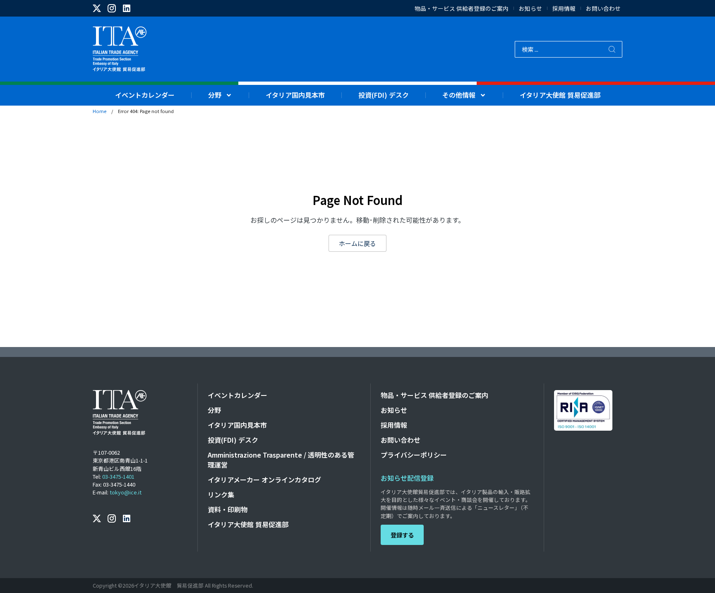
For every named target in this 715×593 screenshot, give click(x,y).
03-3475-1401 (118, 476)
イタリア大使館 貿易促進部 (560, 95)
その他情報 (458, 95)
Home (99, 111)
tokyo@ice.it (126, 492)
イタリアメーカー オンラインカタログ (264, 480)
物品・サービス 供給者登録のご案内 (462, 8)
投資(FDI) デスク (383, 95)
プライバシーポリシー (414, 455)
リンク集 (221, 494)
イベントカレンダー (145, 95)
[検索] (612, 49)
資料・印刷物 (227, 509)
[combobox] (558, 49)
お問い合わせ (603, 8)
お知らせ (530, 8)
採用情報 (564, 8)
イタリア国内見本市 (295, 95)
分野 (214, 95)
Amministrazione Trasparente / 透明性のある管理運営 (281, 460)
